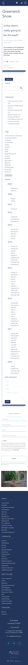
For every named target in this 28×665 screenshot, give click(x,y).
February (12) (14, 305)
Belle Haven (8, 160)
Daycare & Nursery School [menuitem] (8, 585)
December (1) (15, 221)
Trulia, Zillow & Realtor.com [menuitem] (8, 532)
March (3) (13, 234)
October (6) (14, 260)
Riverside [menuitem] (4, 545)
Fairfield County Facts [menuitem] (7, 570)
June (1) (13, 281)
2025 (10, 184)
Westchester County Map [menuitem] (8, 527)
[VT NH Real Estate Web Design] (14, 653)
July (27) (13, 347)
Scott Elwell (9, 40)
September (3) (15, 288)
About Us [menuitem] (4, 612)
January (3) (14, 246)
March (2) (13, 307)
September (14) (15, 351)
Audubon (7, 156)
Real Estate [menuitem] (4, 505)
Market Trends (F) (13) (14, 114)
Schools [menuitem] (3, 580)
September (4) (15, 257)
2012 (10, 299)
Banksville (7, 158)
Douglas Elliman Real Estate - (14, 631)
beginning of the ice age (10, 49)
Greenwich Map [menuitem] (5, 599)
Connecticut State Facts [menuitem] (7, 567)
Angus (6, 149)
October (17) (14, 354)
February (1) (14, 188)
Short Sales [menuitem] (4, 530)
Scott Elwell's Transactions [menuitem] (8, 507)
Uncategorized (8, 67)
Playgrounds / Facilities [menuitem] (7, 592)
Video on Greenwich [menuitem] (6, 578)
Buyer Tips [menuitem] (4, 512)
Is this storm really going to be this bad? (12, 31)
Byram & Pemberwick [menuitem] (7, 549)
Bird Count (8, 172)
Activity (7, 144)
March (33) (14, 338)
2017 (10, 205)
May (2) (13, 253)
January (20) (14, 303)
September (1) (15, 321)
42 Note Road (9, 142)
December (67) (15, 373)
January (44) (14, 333)
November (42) (15, 371)
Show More (8, 175)
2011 (10, 329)
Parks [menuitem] (3, 594)
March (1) (13, 190)
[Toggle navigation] (25, 3)
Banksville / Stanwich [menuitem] (7, 561)
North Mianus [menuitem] (5, 552)
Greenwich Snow (14, 61)
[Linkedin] (14, 643)
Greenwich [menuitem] (4, 540)
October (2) (14, 217)
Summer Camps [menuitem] (5, 596)
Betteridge (8, 165)
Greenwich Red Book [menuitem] (7, 603)
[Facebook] (8, 643)
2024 (10, 194)
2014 (10, 242)
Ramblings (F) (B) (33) (14, 117)
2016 (10, 212)
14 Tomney (8, 140)
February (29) (14, 335)
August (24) (14, 349)
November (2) (15, 219)
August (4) (14, 255)
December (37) (15, 358)
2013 (10, 268)
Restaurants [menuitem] (4, 583)
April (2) (13, 236)
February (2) (14, 248)
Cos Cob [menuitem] (4, 547)
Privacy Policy (16, 449)
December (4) (15, 264)
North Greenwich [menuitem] (6, 554)
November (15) (15, 292)
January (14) (14, 229)
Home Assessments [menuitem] (6, 590)
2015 (10, 225)
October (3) (14, 323)
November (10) (15, 262)
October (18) (14, 368)
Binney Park (8, 169)
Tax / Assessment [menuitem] (6, 523)
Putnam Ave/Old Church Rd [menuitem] (8, 563)
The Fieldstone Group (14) (15, 119)
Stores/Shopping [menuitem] (6, 587)
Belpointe (7, 163)
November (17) (15, 356)
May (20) (13, 342)
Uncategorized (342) (13, 123)
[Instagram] (19, 643)
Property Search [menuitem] (5, 503)
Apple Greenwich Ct (10, 153)
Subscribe (9, 79)
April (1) (13, 309)
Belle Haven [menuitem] (4, 558)
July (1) (13, 283)
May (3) (13, 198)
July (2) (13, 201)
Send (14, 459)
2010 (10, 362)
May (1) (13, 312)
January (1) (14, 209)
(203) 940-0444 (22, 3)
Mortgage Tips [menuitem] (5, 516)
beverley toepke (9, 167)
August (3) (14, 319)
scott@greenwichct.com (15, 636)
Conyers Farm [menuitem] (5, 565)
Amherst (7, 147)
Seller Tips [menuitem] (4, 514)
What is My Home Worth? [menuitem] (8, 518)
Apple (6, 151)
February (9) (14, 231)
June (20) (13, 344)
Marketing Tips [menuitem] (5, 521)
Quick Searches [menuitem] (5, 509)
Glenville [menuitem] (4, 556)
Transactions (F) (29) (13, 121)
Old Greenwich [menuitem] (5, 543)
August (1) (14, 286)
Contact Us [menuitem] (4, 614)
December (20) (15, 295)
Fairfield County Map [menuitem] (7, 525)
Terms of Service (4, 464)
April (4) (13, 251)
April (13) (13, 340)
